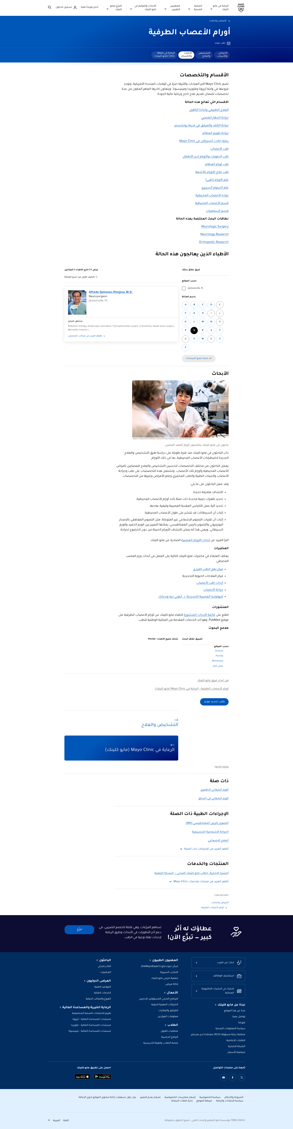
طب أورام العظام (217, 164)
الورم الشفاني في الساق (213, 798)
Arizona (219, 651)
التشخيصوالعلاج (204, 55)
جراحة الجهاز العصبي (215, 118)
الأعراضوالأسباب (222, 55)
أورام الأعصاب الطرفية (189, 33)
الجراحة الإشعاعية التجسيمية (210, 832)
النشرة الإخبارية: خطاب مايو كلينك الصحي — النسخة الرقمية (191, 873)
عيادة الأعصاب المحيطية (212, 195)
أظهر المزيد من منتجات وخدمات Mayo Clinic (201, 881)
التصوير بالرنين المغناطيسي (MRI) (207, 823)
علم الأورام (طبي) (217, 180)
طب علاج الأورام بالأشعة (212, 172)
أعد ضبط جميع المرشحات (199, 358)
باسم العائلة (189, 297)
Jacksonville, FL (195, 288)
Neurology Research (214, 234)
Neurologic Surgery (215, 227)
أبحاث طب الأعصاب (209, 583)
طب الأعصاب (219, 149)
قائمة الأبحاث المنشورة (199, 615)
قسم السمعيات (217, 211)
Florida (219, 656)
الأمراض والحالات (217, 21)
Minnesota (217, 661)
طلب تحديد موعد (214, 701)
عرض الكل (217, 666)
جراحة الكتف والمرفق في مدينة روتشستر (201, 125)
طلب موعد (220, 43)
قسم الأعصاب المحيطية (212, 203)
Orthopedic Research (214, 242)
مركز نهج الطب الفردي (208, 569)
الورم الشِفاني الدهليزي (215, 789)
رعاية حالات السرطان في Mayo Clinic (204, 141)
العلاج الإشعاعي (218, 840)
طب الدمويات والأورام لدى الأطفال (206, 157)
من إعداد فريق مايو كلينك (213, 680)
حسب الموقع (189, 281)
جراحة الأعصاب (213, 590)
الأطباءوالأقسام (186, 55)
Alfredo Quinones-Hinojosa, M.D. (111, 292)
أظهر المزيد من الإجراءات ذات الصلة (206, 849)
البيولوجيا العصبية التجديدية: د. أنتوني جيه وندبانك (190, 597)
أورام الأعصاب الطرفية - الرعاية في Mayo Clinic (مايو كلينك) (192, 688)
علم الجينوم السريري (215, 188)
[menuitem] (221, 55)
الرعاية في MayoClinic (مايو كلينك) (164, 55)
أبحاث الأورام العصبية (195, 540)
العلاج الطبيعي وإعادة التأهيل (209, 110)
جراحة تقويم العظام (215, 133)
